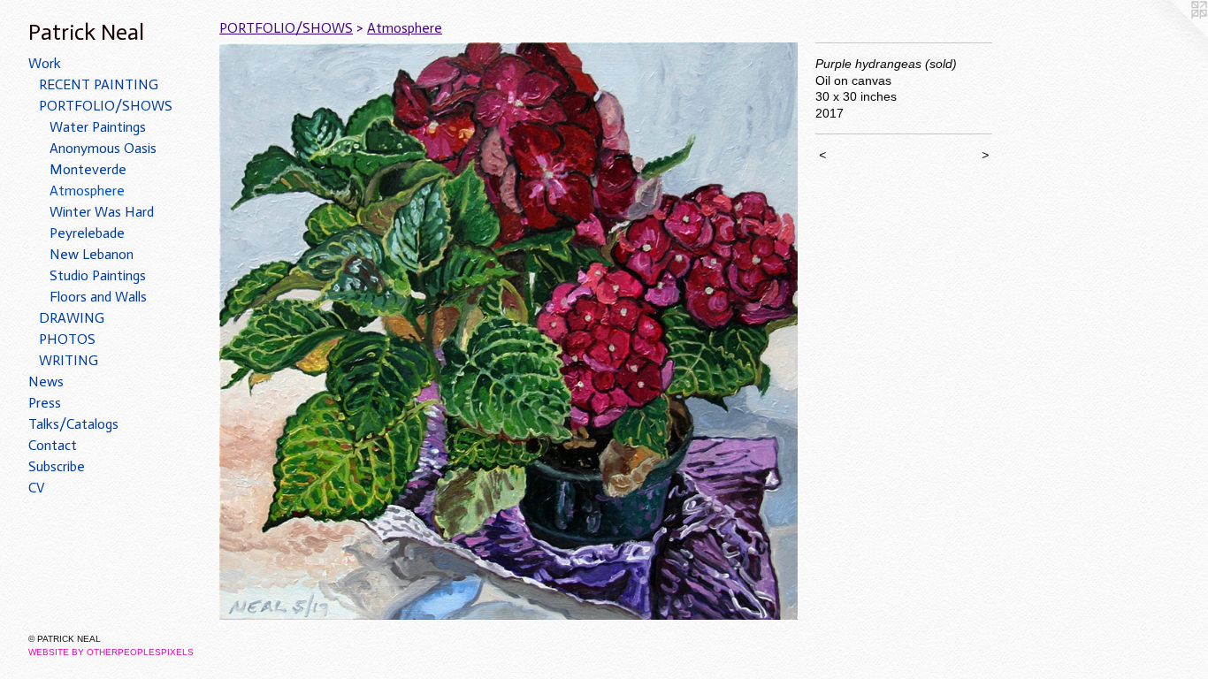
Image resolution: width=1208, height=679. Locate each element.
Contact (52, 445)
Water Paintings (98, 126)
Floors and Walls (98, 296)
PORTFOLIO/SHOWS (105, 105)
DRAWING (71, 317)
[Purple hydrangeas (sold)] (508, 331)
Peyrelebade (87, 233)
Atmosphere (87, 190)
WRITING (68, 360)
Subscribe (56, 466)
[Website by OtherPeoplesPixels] (1172, 35)
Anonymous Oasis (103, 148)
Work (44, 63)
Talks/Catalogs (73, 424)
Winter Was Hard (102, 211)
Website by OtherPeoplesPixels (111, 652)
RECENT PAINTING (98, 84)
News (46, 381)
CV (36, 487)
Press (44, 402)
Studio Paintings (98, 275)
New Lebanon (92, 254)
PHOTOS (67, 339)
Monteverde (88, 169)
